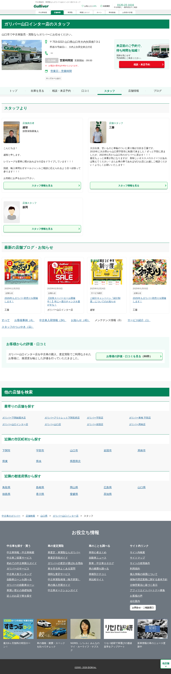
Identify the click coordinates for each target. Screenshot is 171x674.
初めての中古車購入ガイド (22, 563)
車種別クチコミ (97, 574)
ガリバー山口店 (53, 424)
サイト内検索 (137, 552)
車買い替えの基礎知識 (19, 590)
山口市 (74, 450)
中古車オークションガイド (63, 590)
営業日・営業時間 (61, 71)
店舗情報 (133, 90)
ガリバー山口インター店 (15, 424)
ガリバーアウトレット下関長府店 (62, 417)
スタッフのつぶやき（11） (18, 326)
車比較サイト (96, 579)
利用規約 (135, 568)
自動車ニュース (97, 557)
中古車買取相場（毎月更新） (64, 579)
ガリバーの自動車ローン (20, 584)
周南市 (142, 450)
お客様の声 (136, 595)
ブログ (158, 90)
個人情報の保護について (143, 574)
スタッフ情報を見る (42, 185)
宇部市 (40, 450)
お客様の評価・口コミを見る (129, 356)
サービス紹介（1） (139, 320)
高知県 (108, 494)
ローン (99, 12)
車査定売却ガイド (58, 557)
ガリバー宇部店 (95, 417)
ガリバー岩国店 (95, 424)
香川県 (40, 494)
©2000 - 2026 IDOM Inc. (86, 667)
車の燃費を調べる (99, 568)
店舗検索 (30, 516)
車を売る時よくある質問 (61, 568)
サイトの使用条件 (140, 563)
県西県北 (75, 461)
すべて (6, 320)
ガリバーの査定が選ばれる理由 (65, 563)
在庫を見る (37, 90)
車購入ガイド (85, 12)
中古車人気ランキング (19, 574)
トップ (13, 90)
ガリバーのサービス (18, 568)
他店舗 (165, 663)
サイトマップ (137, 557)
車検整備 (112, 12)
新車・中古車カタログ (101, 563)
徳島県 (6, 494)
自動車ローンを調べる (19, 579)
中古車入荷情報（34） (52, 320)
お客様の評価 (127, 12)
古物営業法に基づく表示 (143, 584)
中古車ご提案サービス (19, 557)
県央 (38, 461)
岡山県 (74, 487)
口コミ (85, 90)
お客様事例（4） (24, 320)
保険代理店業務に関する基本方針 (148, 579)
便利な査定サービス (59, 574)
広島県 (108, 487)
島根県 (40, 487)
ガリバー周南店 (137, 424)
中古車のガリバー (11, 516)
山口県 (142, 487)
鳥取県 (6, 487)
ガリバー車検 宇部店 (140, 417)
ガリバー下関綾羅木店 (14, 417)
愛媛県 (74, 494)
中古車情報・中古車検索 (20, 552)
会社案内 (135, 601)
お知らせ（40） (80, 320)
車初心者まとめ (97, 552)
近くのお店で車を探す (19, 595)
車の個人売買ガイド (59, 584)
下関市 (6, 450)
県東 (5, 461)
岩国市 (108, 450)
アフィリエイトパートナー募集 (147, 590)
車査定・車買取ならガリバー (64, 552)
